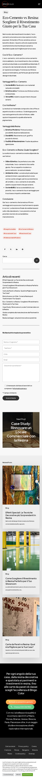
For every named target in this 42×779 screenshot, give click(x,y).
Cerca (5, 256)
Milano (9, 754)
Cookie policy (20, 754)
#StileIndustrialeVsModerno (12, 238)
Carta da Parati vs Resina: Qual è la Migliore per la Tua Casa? (20, 292)
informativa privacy (20, 388)
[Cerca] (36, 260)
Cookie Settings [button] (8, 774)
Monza (16, 750)
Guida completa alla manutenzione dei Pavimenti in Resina (21, 313)
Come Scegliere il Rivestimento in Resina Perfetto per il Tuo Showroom (20, 286)
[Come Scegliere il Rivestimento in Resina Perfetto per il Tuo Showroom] (21, 563)
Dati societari (10, 746)
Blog (6, 12)
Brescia (35, 750)
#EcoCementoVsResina (26, 229)
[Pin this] (22, 249)
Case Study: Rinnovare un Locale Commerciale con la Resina (21, 308)
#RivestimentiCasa (25, 233)
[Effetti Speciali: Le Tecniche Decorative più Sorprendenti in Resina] (21, 497)
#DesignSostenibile (10, 229)
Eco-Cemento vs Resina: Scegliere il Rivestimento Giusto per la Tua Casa (20, 303)
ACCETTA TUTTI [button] (27, 774)
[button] (39, 4)
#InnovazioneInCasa (10, 233)
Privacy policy (23, 746)
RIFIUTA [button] (18, 774)
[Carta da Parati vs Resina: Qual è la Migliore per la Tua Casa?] (21, 627)
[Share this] (5, 249)
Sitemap (32, 754)
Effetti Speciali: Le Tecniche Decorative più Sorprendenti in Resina (18, 281)
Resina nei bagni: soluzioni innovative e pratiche (19, 318)
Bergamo (25, 750)
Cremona (7, 750)
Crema (34, 746)
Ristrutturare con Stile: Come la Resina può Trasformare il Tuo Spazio (18, 297)
